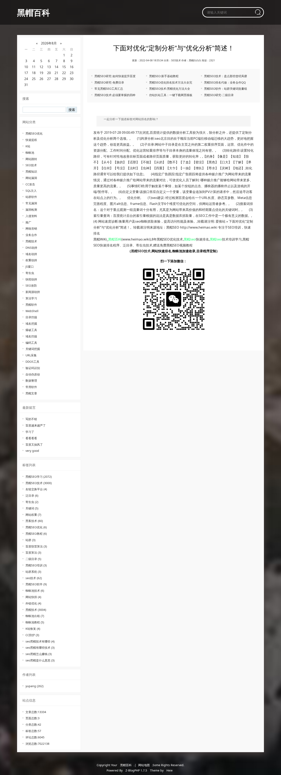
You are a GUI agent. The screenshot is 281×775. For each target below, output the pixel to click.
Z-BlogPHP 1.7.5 (136, 770)
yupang (34, 686)
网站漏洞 (31, 178)
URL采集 (31, 355)
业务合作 (31, 235)
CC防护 (32, 635)
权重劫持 (31, 260)
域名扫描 (31, 336)
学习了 (30, 432)
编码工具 (31, 343)
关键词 (32, 508)
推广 (28, 222)
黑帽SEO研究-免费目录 (109, 82)
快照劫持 (31, 279)
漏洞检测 (31, 209)
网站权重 (33, 515)
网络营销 (31, 228)
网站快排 (33, 597)
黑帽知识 (31, 171)
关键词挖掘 (33, 349)
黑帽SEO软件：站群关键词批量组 (225, 89)
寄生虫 (30, 273)
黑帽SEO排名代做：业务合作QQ (225, 82)
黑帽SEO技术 (39, 483)
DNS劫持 (31, 248)
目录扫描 (31, 317)
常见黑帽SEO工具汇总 (108, 89)
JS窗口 (30, 266)
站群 (30, 540)
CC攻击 (30, 184)
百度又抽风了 (34, 444)
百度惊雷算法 (36, 546)
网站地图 (144, 765)
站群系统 (33, 572)
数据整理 (31, 380)
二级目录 (33, 559)
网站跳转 (31, 159)
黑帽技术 (31, 241)
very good (32, 451)
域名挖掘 (31, 323)
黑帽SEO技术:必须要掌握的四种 (114, 95)
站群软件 (31, 197)
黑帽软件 (31, 305)
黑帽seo (190, 239)
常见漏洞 (31, 203)
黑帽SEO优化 (34, 133)
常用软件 (31, 387)
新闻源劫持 (33, 292)
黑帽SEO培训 (36, 565)
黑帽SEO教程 (36, 534)
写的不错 (31, 419)
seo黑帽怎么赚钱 (39, 654)
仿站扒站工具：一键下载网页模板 (170, 95)
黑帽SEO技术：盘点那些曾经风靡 (225, 76)
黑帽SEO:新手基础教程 (164, 76)
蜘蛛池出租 (35, 616)
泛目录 (32, 495)
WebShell (32, 311)
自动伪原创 (33, 374)
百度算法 (33, 552)
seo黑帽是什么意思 (40, 660)
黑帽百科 (33, 12)
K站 (28, 146)
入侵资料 (31, 216)
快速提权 (31, 140)
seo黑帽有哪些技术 (40, 648)
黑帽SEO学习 (39, 477)
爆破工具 (31, 330)
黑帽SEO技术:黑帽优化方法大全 (169, 89)
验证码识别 (33, 368)
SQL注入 (31, 191)
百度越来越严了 (36, 425)
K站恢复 (33, 629)
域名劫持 (31, 254)
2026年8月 (49, 43)
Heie (169, 770)
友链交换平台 (36, 489)
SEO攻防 (31, 285)
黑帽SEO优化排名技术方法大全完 (170, 82)
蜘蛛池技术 (35, 591)
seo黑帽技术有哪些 (40, 641)
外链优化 (33, 603)
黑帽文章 (31, 393)
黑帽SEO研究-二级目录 (219, 95)
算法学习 (31, 298)
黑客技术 (34, 521)
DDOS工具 (32, 362)
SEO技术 (31, 165)
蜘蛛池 (30, 153)
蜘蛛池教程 (35, 622)
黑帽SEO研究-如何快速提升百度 (115, 76)
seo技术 (34, 578)
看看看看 (31, 438)
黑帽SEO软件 (36, 584)
